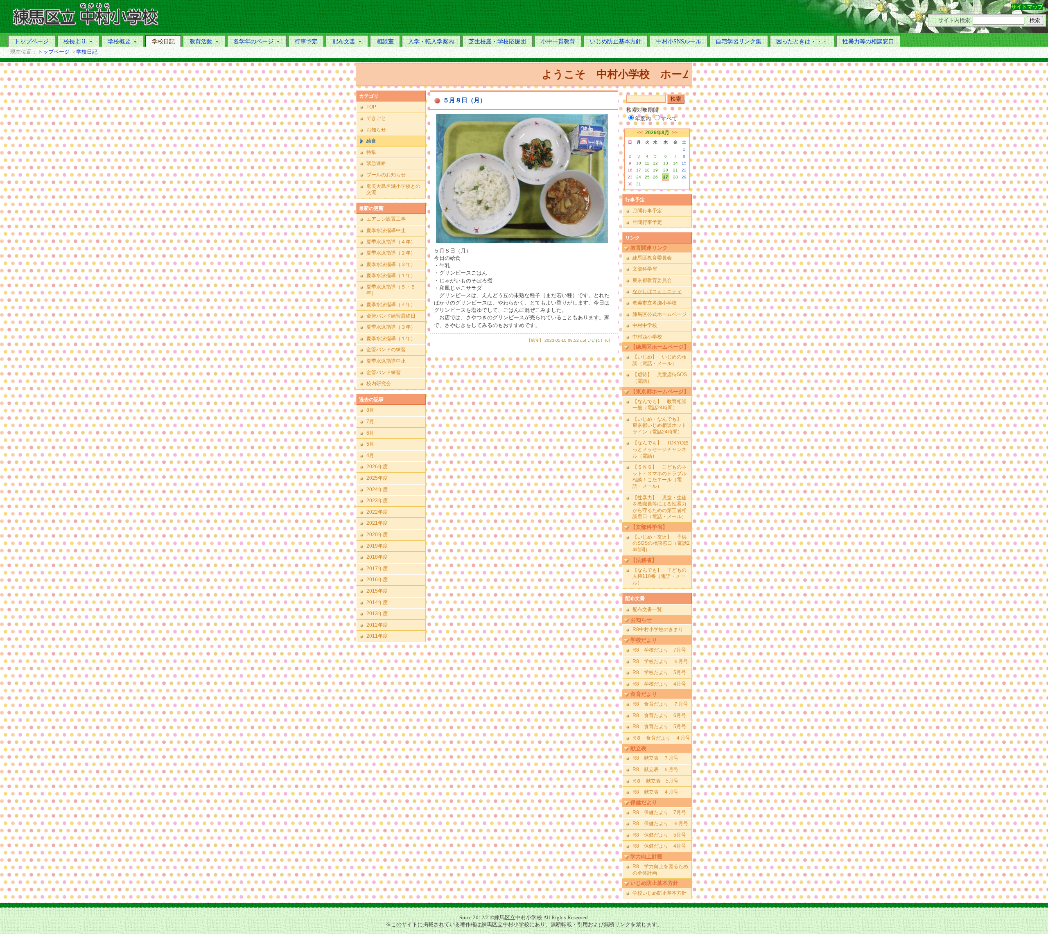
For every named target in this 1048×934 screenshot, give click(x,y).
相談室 (385, 41)
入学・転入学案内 (431, 41)
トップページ (31, 41)
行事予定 (306, 41)
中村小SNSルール (678, 41)
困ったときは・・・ (802, 41)
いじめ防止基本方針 (615, 41)
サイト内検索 (954, 20)
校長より (74, 41)
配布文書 (343, 41)
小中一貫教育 (558, 41)
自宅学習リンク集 (738, 41)
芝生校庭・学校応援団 (497, 41)
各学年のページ (253, 41)
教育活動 (201, 41)
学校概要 (119, 41)
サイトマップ (1027, 7)
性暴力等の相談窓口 (868, 41)
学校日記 (163, 41)
